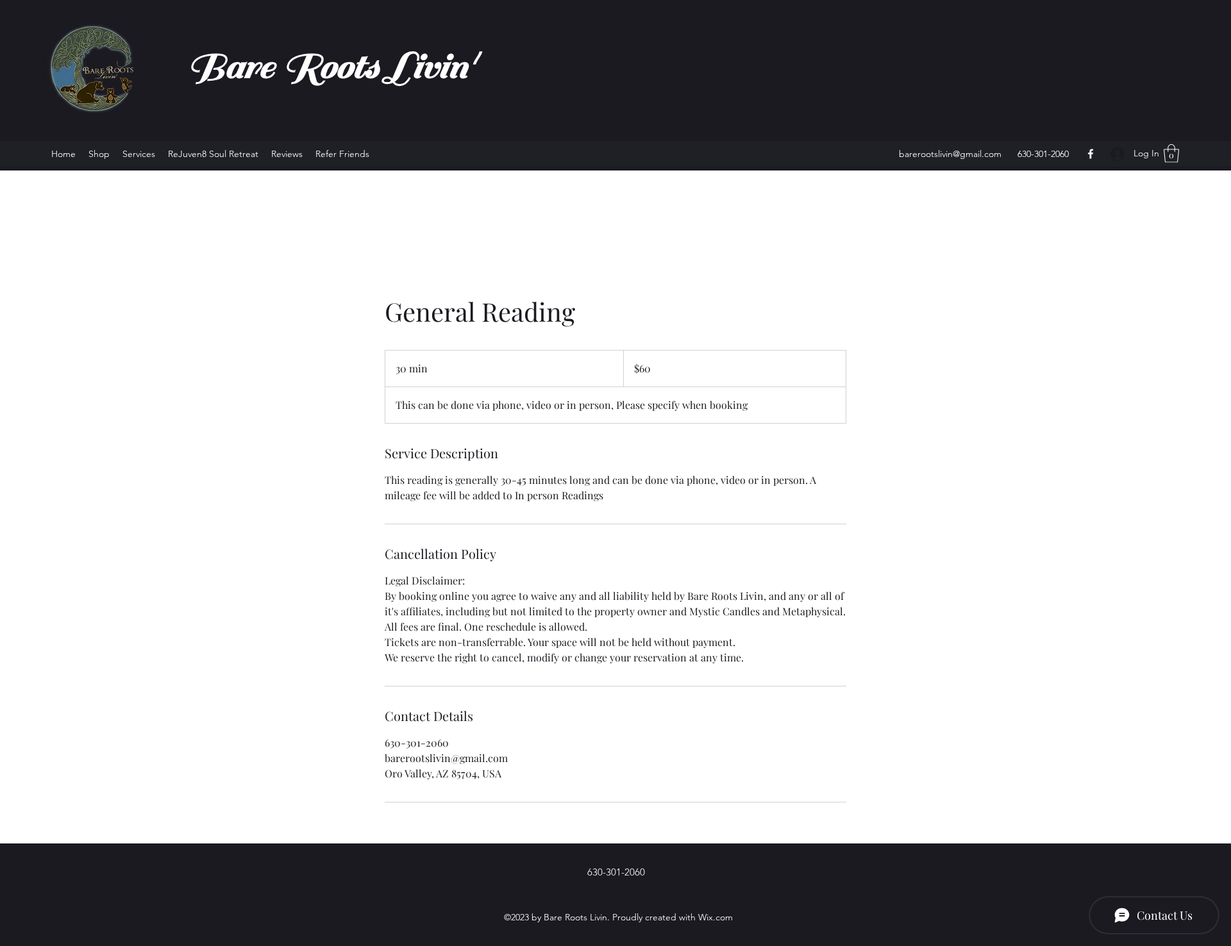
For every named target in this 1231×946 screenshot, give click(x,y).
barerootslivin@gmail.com (950, 154)
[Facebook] (1090, 153)
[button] (1171, 153)
